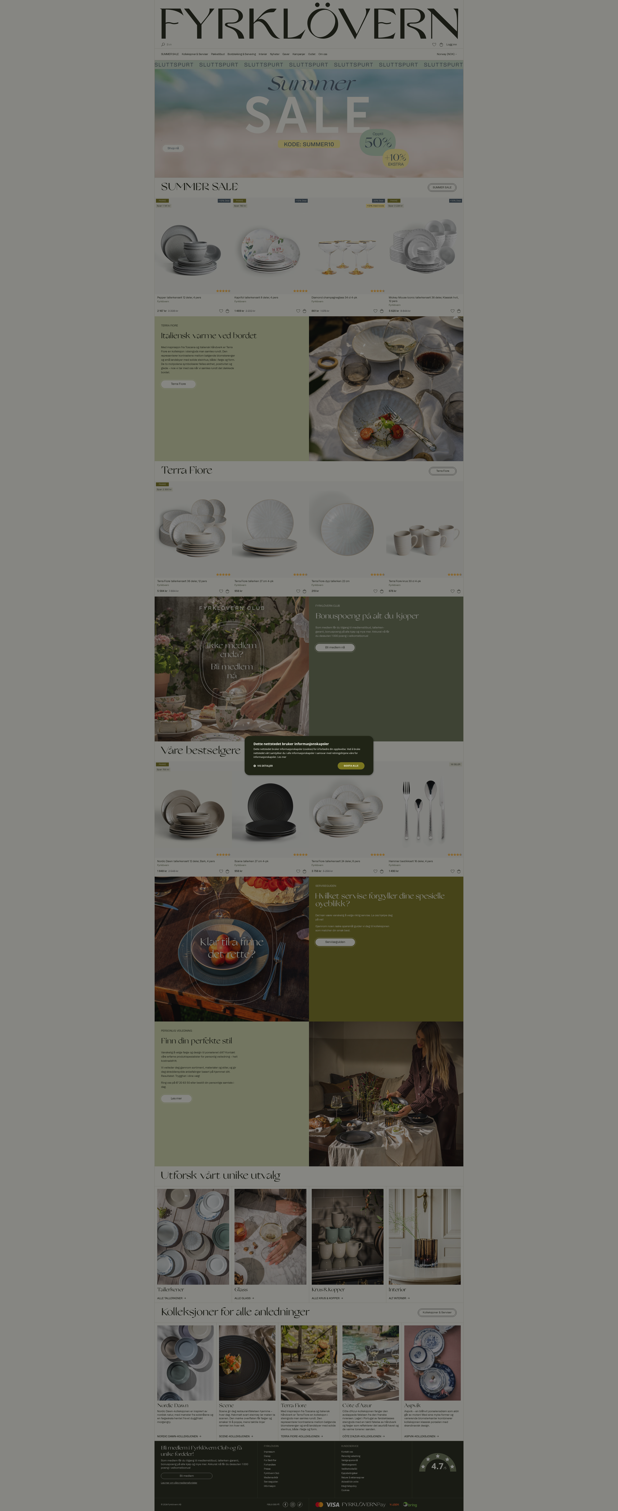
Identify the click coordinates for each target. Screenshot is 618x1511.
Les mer (281, 757)
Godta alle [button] (351, 765)
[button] (263, 766)
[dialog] (309, 755)
